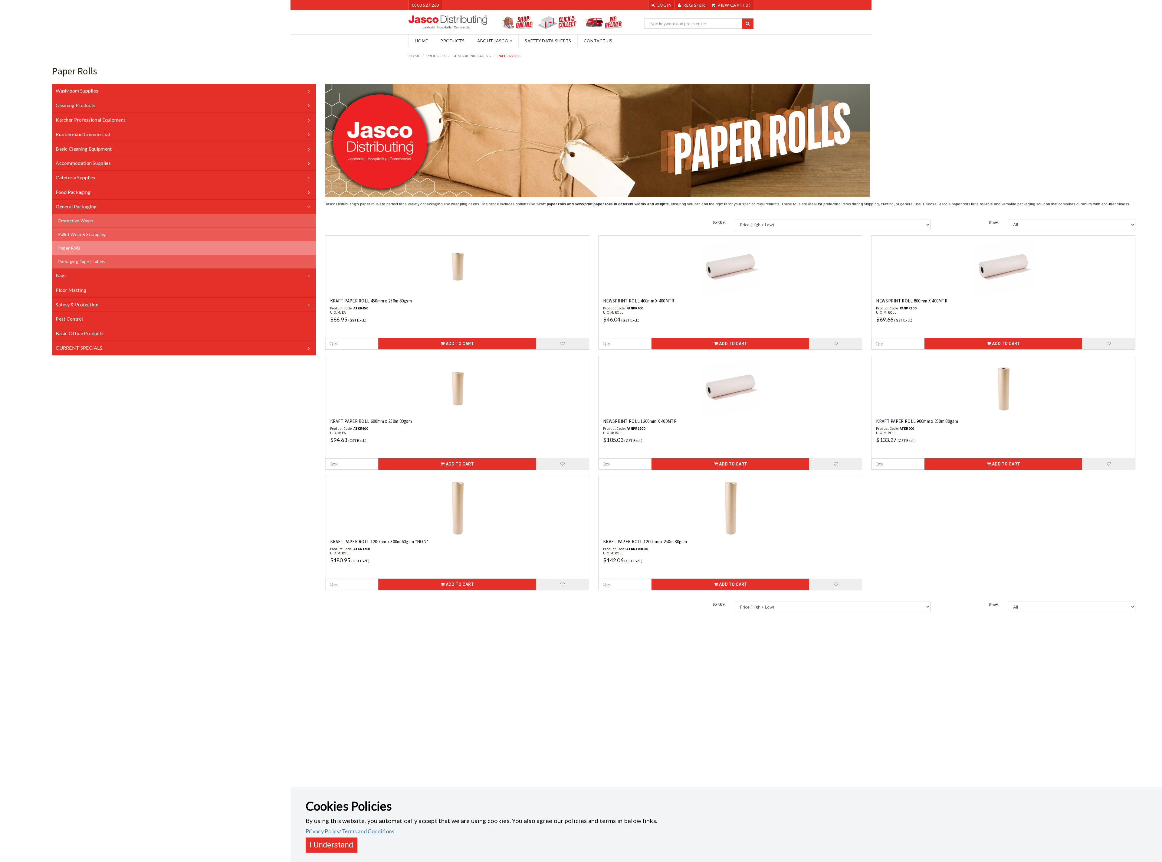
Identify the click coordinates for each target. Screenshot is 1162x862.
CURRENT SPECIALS (79, 348)
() (733, 5)
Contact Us (598, 40)
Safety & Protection (77, 304)
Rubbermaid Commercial (83, 134)
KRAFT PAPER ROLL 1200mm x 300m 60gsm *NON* (379, 541)
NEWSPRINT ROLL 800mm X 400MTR (911, 301)
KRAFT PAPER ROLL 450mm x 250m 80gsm (371, 301)
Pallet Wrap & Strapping (82, 234)
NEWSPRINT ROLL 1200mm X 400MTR (640, 421)
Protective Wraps (75, 220)
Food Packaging (73, 192)
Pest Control (69, 319)
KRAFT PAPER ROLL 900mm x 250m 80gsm (917, 421)
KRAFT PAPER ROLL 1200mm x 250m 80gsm (645, 541)
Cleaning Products (75, 105)
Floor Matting (71, 290)
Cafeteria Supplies (75, 177)
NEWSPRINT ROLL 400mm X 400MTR (639, 301)
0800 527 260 (425, 5)
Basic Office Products (79, 333)
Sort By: (719, 222)
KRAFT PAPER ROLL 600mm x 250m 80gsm (371, 421)
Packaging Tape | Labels (81, 261)
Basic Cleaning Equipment (84, 149)
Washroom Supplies (77, 90)
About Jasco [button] (493, 40)
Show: (994, 222)
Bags (61, 275)
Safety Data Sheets (548, 40)
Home (421, 40)
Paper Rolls (508, 56)
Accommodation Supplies (83, 163)
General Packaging (471, 56)
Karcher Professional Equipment (90, 119)
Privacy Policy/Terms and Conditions (350, 831)
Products (452, 40)
